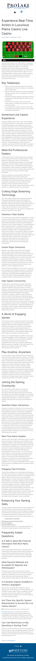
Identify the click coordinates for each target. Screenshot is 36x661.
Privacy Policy (16, 657)
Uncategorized (11, 640)
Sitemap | (24, 657)
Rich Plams (5, 611)
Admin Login (30, 657)
